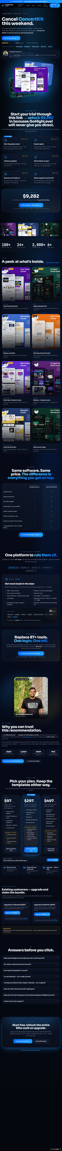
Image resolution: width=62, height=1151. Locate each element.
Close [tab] (36, 567)
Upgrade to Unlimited (11, 913)
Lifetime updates (35, 46)
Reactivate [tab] (32, 570)
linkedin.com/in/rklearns (21, 716)
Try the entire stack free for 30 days (30, 653)
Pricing (27, 5)
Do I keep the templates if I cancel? (16, 970)
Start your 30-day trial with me (12, 761)
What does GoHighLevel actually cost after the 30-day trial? (24, 958)
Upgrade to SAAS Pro (41, 914)
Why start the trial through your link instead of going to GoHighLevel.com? (29, 995)
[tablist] (31, 569)
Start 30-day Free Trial (10, 38)
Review (33, 5)
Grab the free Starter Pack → (34, 1050)
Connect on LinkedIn (33, 761)
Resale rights (27, 46)
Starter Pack (43, 46)
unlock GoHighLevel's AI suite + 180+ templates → (36, 1)
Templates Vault (20, 5)
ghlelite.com (28, 737)
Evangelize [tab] (48, 567)
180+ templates (19, 46)
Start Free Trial (53, 5)
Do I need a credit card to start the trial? (17, 964)
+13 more (15, 616)
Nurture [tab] (25, 567)
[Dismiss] (60, 1149)
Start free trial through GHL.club (30, 534)
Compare (39, 5)
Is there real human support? (14, 1001)
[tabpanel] (31, 600)
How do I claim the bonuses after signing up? (19, 989)
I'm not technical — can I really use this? (17, 976)
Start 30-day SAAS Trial (50, 849)
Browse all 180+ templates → (53, 262)
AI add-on (50, 46)
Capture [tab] (14, 567)
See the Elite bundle (41, 1041)
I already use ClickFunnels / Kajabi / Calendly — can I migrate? (25, 983)
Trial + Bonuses (46, 5)
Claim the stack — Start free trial (30, 205)
